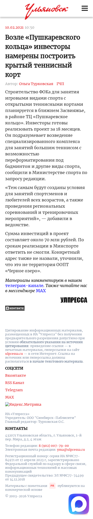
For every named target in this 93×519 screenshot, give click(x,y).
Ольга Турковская (36, 83)
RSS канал (14, 382)
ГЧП (60, 83)
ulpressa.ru (14, 354)
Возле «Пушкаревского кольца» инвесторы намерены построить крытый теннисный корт (42, 56)
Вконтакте (15, 375)
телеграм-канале (24, 285)
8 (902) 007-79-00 (54, 446)
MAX (41, 290)
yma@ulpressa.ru (71, 450)
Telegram (14, 390)
